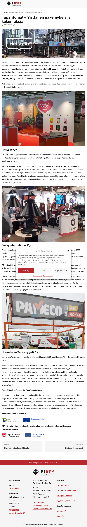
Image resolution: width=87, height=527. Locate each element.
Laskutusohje (38, 502)
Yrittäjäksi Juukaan (64, 495)
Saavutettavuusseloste (42, 508)
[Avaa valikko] (80, 4)
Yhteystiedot (14, 488)
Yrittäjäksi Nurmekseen (66, 490)
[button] (68, 251)
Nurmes (60, 511)
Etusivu (4, 12)
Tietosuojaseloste (48, 276)
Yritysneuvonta (63, 485)
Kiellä (43, 271)
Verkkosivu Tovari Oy (56, 524)
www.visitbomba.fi (16, 513)
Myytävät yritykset (64, 501)
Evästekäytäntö (37, 276)
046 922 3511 (14, 510)
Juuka (59, 516)
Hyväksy (26, 271)
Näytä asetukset (61, 271)
